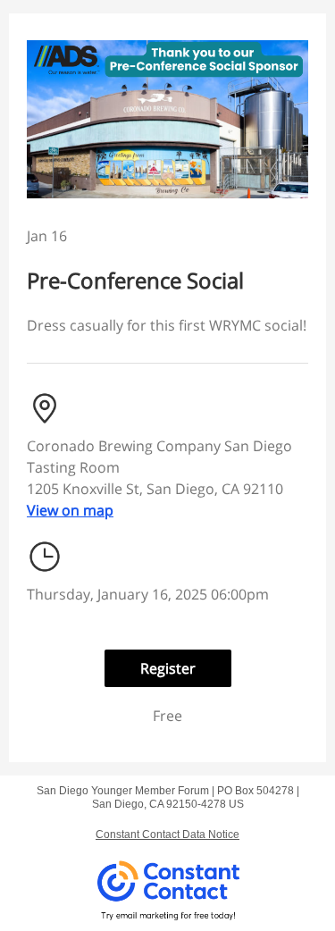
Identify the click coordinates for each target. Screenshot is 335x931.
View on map (70, 510)
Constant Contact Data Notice (167, 834)
